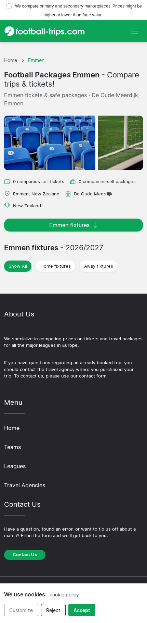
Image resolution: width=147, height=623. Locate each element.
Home (11, 428)
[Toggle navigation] (134, 31)
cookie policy (64, 594)
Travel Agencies (24, 485)
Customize (21, 610)
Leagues (15, 466)
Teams (12, 447)
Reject (53, 610)
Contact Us (25, 554)
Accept (82, 610)
